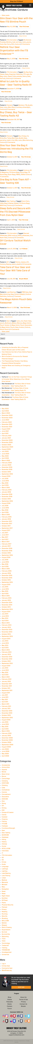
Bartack (21, 105)
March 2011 (5, 704)
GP (24, 40)
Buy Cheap (22, 136)
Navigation (5, 889)
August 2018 (6, 503)
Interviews (5, 850)
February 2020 (7, 462)
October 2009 (6, 742)
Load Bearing (11, 292)
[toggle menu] (30, 5)
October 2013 (6, 634)
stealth (18, 264)
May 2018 (5, 510)
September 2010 (7, 717)
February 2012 (6, 679)
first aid (2, 78)
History (4, 841)
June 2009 (5, 751)
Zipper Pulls (12, 76)
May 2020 (5, 456)
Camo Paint (25, 201)
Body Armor (6, 774)
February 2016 (6, 571)
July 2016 (5, 559)
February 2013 (6, 652)
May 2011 (5, 699)
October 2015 (6, 580)
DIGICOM (5, 799)
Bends (4, 772)
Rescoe (8, 264)
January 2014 (6, 627)
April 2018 (5, 512)
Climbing (5, 785)
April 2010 (5, 729)
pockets (19, 76)
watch (14, 264)
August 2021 (6, 429)
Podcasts (9, 1002)
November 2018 (7, 496)
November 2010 (7, 713)
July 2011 (5, 695)
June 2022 (5, 420)
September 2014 (7, 609)
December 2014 (7, 602)
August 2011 (6, 693)
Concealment (6, 794)
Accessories (6, 765)
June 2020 (5, 453)
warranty (3, 140)
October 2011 (6, 688)
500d (19, 235)
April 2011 (5, 701)
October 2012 (6, 661)
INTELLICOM (6, 848)
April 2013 (5, 647)
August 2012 (6, 665)
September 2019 (7, 474)
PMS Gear (25, 292)
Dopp (6, 74)
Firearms (5, 819)
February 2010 (6, 733)
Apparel (4, 769)
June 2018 (5, 508)
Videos (9, 999)
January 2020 (6, 465)
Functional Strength (8, 828)
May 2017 (5, 537)
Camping (5, 781)
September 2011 (7, 690)
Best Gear (15, 138)
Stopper (4, 925)
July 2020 (5, 451)
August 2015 (6, 584)
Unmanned (5, 954)
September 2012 (7, 663)
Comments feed (7, 968)
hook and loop (16, 42)
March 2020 (6, 460)
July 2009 (5, 749)
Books (9, 1004)
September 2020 (7, 447)
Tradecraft (5, 945)
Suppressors (6, 929)
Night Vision (6, 896)
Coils (3, 787)
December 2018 (7, 494)
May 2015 (5, 591)
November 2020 (7, 442)
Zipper (2, 74)
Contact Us (23, 1004)
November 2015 (7, 578)
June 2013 (5, 643)
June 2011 (5, 697)
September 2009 (7, 744)
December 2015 (7, 575)
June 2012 (5, 670)
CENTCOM (5, 783)
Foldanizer (19, 74)
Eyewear (4, 817)
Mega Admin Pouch (8, 327)
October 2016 (6, 553)
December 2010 (7, 711)
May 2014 (5, 618)
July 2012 (5, 668)
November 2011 (7, 686)
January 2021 (6, 438)
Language (5, 866)
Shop (9, 997)
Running (4, 914)
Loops (4, 878)
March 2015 (6, 595)
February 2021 (6, 435)
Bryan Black (23, 278)
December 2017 (7, 521)
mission (23, 262)
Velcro (24, 76)
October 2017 (6, 526)
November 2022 (7, 417)
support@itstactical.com (16, 1035)
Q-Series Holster (13, 203)
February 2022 (7, 422)
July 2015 (5, 587)
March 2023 (6, 413)
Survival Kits (6, 934)
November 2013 (7, 632)
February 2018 (6, 517)
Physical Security (7, 905)
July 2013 (5, 641)
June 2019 (5, 481)
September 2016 (7, 555)
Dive (3, 801)
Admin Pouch (4, 329)
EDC (12, 44)
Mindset (4, 884)
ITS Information (12, 40)
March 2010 (6, 731)
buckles (19, 107)
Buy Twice (7, 138)
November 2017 (7, 523)
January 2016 (6, 573)
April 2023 (5, 411)
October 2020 (6, 444)
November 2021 (7, 426)
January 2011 (6, 708)
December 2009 (7, 738)
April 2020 (5, 458)
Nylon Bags (11, 174)
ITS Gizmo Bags (14, 172)
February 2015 (6, 598)
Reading (4, 911)
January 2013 (6, 654)
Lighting (4, 871)
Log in (4, 963)
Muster (23, 1006)
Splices (4, 923)
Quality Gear (23, 138)
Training (4, 947)
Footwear (5, 826)
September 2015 (7, 582)
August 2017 (6, 530)
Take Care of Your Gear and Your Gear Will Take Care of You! (15, 270)
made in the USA (12, 140)
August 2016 (6, 557)
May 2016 (5, 564)
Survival (4, 932)
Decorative (5, 796)
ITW (26, 105)
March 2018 (6, 514)
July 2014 (5, 614)
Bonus (4, 776)
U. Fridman (23, 248)
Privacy (4, 909)
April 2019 (5, 485)
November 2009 (7, 740)
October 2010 (6, 715)
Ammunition (6, 767)
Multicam (8, 323)
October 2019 (6, 472)
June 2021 (5, 431)
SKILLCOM (5, 920)
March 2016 (6, 568)
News (3, 891)
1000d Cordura (26, 174)
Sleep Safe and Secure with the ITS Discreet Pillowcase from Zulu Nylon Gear (15, 211)
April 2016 (5, 566)
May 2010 (5, 726)
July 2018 (5, 505)
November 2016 (7, 550)
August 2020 (6, 449)
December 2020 (7, 440)
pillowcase (25, 235)
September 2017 (7, 528)
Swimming (5, 936)
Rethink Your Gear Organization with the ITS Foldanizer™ (14, 50)
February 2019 (6, 490)
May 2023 (5, 408)
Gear (28, 76)
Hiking (4, 839)
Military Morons (17, 323)
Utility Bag (3, 203)
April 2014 (5, 620)
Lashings (5, 869)
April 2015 (5, 593)
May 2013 (5, 645)
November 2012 (7, 659)
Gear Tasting (11, 201)
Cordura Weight (19, 294)
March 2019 (6, 487)
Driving (4, 808)
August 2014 (6, 611)
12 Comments (26, 264)
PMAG (18, 174)
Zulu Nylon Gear (26, 321)
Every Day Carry (5, 44)
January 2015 (6, 600)
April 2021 (5, 433)
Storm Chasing (7, 927)
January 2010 (6, 735)
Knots (4, 864)
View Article (23, 36)
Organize (12, 74)
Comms (4, 792)
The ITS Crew (24, 26)
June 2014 (5, 616)
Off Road (5, 900)
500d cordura (12, 235)
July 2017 (5, 532)
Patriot (17, 262)
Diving (4, 803)
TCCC (4, 938)
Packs (4, 902)
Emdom (21, 327)
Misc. (3, 887)
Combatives (6, 790)
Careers (9, 1006)
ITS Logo (26, 74)
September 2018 (7, 501)
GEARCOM (5, 835)
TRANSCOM (6, 950)
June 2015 (5, 589)
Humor (4, 846)
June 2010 (5, 724)
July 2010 (5, 722)
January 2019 (6, 492)
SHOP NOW (21, 987)
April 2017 (5, 539)
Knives (4, 862)
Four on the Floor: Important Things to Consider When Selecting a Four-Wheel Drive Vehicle (17, 379)
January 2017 (6, 546)
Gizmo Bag (23, 172)
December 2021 (7, 424)
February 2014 (6, 625)
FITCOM (4, 823)
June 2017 (5, 535)
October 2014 (6, 607)
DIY (8, 262)
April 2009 (5, 756)
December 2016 (7, 548)
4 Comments (4, 176)
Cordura (17, 44)
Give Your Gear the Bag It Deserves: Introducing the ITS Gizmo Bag (16, 148)
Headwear (5, 837)
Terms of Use (23, 999)
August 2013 (6, 638)
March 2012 (6, 677)
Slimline (8, 42)
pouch (29, 42)
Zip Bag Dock (27, 72)
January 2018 (6, 519)
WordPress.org (7, 970)
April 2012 (5, 674)
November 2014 (7, 605)
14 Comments (14, 329)
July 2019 (5, 478)
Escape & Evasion (8, 812)
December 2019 (7, 467)
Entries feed (6, 966)
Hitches (4, 844)
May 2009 (5, 753)
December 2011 (7, 684)
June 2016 (5, 562)
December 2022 (7, 415)
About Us (23, 997)
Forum (9, 1008)
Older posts (4, 15)
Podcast (9, 105)
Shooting (5, 918)
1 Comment (17, 296)
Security (4, 916)
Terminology (6, 943)
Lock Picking (6, 875)
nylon (24, 42)
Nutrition (5, 898)
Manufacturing (28, 140)
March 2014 (6, 623)
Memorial (5, 882)
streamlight (26, 107)
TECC (3, 941)
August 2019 (6, 476)
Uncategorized (6, 952)
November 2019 (7, 469)
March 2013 (6, 650)
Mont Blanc (12, 107)
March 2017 (6, 541)
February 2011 (6, 706)
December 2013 (7, 629)
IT (2, 853)
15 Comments (19, 237)
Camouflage (6, 778)
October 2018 (6, 499)
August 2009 (6, 747)
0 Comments (25, 44)
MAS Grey (3, 205)
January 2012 (6, 681)
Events (4, 814)
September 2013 (7, 636)
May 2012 (5, 672)
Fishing (4, 821)
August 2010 (6, 720)
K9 (3, 857)
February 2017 (6, 544)
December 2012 (7, 656)
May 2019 (5, 483)
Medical (4, 880)
